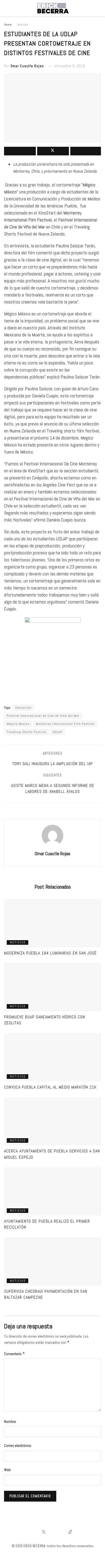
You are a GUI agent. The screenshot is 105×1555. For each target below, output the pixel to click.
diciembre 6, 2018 (70, 66)
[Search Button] (98, 8)
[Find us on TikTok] (70, 1532)
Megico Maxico (18, 724)
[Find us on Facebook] (34, 1532)
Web (7, 1469)
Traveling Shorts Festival (26, 732)
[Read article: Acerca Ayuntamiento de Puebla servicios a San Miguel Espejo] (52, 1121)
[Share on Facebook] (20, 151)
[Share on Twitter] (53, 151)
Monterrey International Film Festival (65, 724)
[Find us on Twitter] (43, 1532)
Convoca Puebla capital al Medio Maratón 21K (50, 1087)
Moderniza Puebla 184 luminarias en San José (50, 953)
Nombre (10, 1421)
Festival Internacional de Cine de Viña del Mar (43, 716)
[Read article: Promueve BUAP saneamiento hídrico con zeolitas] (52, 987)
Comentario (14, 1353)
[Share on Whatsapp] (85, 151)
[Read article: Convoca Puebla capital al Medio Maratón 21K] (52, 1057)
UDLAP (57, 732)
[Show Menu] (6, 8)
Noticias (22, 24)
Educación (23, 707)
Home (8, 24)
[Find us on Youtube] (52, 1532)
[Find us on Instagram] (61, 1532)
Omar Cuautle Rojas (27, 66)
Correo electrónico (17, 1445)
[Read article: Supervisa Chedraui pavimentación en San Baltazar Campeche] (52, 1261)
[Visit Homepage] (52, 8)
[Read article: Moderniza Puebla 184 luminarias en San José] (52, 923)
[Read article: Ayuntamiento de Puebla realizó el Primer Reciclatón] (52, 1191)
